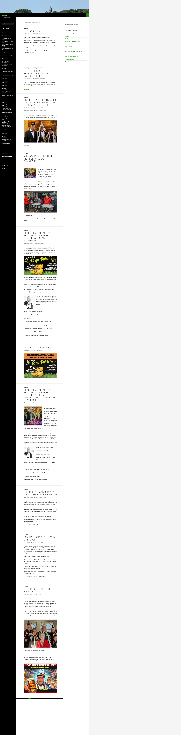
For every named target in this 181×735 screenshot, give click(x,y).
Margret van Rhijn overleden (7, 41)
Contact (83, 15)
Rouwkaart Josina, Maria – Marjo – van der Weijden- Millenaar (7, 126)
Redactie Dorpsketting (36, 33)
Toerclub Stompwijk (69, 59)
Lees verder (27, 89)
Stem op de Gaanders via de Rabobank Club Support (40, 493)
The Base (67, 38)
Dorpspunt (45, 15)
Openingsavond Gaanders (40, 347)
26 (39, 699)
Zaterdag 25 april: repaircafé (7, 84)
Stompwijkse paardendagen (71, 54)
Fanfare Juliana (68, 43)
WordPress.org (5, 168)
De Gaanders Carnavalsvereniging (72, 41)
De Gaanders (32, 30)
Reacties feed (4, 167)
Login (3, 163)
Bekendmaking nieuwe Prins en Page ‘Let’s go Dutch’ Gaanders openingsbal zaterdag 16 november (39, 394)
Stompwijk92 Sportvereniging (71, 56)
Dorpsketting (23, 15)
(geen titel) (4, 34)
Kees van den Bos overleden (7, 31)
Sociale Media (37, 15)
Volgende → (46, 699)
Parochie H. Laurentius (70, 49)
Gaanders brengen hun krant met (38, 590)
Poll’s (30, 15)
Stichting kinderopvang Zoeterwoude (73, 51)
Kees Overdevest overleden (7, 64)
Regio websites (75, 15)
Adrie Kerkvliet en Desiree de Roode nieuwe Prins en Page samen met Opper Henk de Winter (40, 103)
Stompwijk (5, 15)
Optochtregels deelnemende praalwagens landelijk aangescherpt (38, 72)
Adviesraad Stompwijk (55, 15)
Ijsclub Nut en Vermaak (70, 61)
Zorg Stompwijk (66, 15)
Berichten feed (5, 165)
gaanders (26, 28)
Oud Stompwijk (68, 46)
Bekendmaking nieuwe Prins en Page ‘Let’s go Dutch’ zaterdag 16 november (38, 236)
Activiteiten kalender (70, 33)
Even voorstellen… (5, 147)
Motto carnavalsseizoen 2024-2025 (39, 538)
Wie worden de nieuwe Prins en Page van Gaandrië (38, 159)
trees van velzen (37, 594)
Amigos (67, 36)
